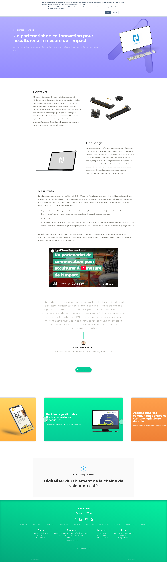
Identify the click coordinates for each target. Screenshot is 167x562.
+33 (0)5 (71, 540)
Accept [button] (107, 12)
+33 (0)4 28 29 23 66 (124, 538)
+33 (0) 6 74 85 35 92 (101, 538)
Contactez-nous (83, 370)
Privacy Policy (34, 559)
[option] (83, 419)
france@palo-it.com (83, 548)
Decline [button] (115, 12)
